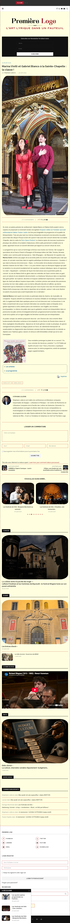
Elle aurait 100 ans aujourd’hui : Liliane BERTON (34, 795)
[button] (25, 2)
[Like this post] (39, 219)
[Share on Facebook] (41, 219)
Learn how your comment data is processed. (44, 462)
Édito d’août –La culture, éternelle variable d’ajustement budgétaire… (25, 767)
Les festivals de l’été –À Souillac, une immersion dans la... (35, 3)
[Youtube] (62, 8)
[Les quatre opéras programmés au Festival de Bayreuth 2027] (6, 897)
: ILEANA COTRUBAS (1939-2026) (35, 812)
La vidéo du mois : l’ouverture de (26, 654)
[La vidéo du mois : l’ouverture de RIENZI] (7, 657)
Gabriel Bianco (18, 383)
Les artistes (10, 367)
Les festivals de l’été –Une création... (19, 907)
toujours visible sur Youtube (49, 230)
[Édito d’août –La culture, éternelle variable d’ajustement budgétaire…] (35, 741)
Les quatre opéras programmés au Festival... (18, 897)
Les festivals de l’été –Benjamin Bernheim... (19, 917)
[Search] (67, 8)
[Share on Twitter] (43, 220)
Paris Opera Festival (28, 240)
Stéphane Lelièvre (10, 73)
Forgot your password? (10, 883)
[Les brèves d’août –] (35, 622)
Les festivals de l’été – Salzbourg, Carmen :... (52, 507)
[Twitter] (59, 8)
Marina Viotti (6, 383)
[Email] (64, 8)
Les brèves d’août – (10, 646)
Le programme (11, 371)
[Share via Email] (46, 219)
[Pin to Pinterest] (44, 219)
